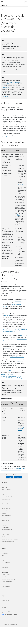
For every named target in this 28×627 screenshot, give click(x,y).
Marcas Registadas (5, 622)
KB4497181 (5, 96)
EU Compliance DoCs (5, 624)
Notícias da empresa (5, 602)
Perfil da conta (4, 506)
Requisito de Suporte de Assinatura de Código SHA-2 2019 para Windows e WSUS (15, 329)
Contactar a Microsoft (6, 619)
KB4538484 (7, 348)
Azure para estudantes (6, 543)
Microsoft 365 (4, 494)
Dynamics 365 (4, 558)
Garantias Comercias (5, 520)
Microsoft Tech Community (6, 581)
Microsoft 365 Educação (6, 534)
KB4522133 (6, 87)
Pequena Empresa (5, 567)
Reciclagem (4, 518)
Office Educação (5, 536)
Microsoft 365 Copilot (6, 562)
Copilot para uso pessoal (6, 492)
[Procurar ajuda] (5, 2)
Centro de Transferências (6, 508)
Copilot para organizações (6, 489)
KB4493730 (18, 301)
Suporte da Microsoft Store (7, 510)
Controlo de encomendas (6, 515)
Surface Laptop (4, 487)
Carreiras (3, 597)
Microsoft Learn (4, 576)
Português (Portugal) (7, 611)
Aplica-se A (4, 34)
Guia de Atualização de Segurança (10, 136)
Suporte (3, 5)
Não (18, 477)
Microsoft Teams (5, 565)
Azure (3, 555)
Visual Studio (4, 591)
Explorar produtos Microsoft (7, 496)
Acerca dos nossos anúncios (15, 622)
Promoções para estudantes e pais (8, 541)
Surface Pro (4, 484)
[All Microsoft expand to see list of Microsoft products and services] (2, 2)
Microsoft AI (4, 550)
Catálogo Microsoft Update (17, 357)
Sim (10, 477)
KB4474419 (7, 315)
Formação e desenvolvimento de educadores (10, 539)
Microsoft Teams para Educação (7, 532)
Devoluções (4, 513)
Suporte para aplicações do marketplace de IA (10, 579)
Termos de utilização (19, 619)
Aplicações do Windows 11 (6, 499)
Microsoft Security (5, 553)
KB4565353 (19, 361)
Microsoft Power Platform (6, 586)
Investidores (4, 607)
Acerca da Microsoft (5, 600)
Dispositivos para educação (7, 529)
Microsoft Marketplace (6, 583)
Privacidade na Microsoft (6, 605)
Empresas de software (6, 588)
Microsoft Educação (5, 527)
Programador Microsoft (6, 574)
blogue (18, 215)
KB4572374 (23, 335)
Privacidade (13, 619)
